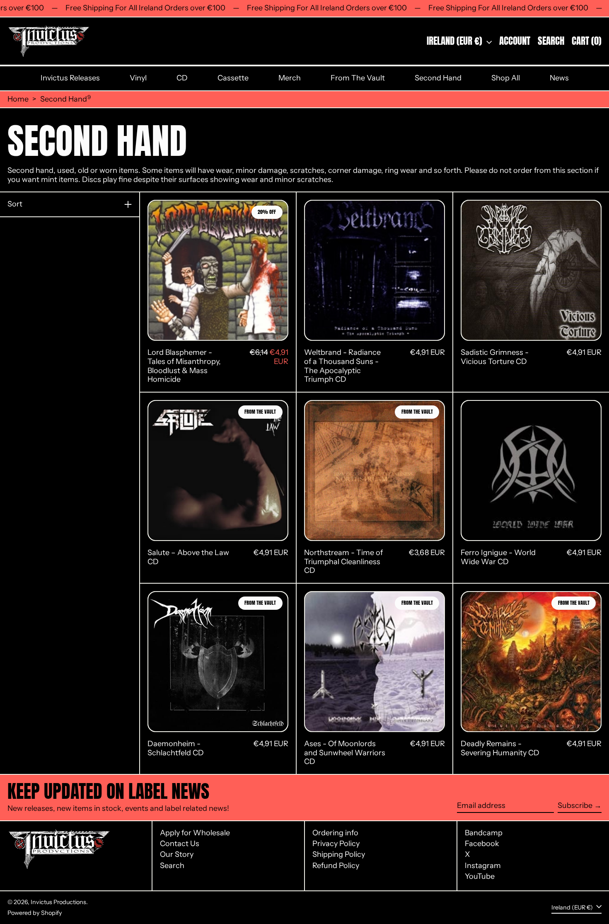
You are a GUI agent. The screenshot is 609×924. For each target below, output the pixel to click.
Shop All (505, 77)
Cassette (233, 77)
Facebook (482, 843)
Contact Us (179, 843)
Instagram (483, 865)
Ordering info (335, 832)
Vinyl (138, 77)
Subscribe (575, 805)
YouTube (480, 876)
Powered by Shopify (34, 913)
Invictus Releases (70, 77)
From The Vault (358, 77)
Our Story (176, 854)
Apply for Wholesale (195, 832)
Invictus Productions (58, 902)
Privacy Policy (336, 843)
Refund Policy (335, 865)
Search (172, 865)
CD (182, 77)
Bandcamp (484, 833)
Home (18, 99)
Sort (14, 204)
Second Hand (438, 77)
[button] (551, 41)
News (559, 77)
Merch (289, 77)
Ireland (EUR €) (455, 41)
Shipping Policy (338, 854)
